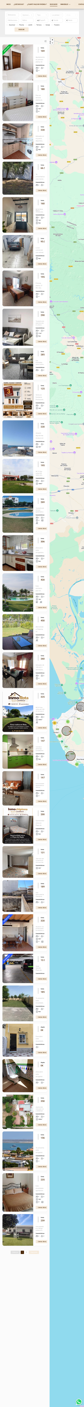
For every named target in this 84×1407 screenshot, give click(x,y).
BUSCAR (21, 29)
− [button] (52, 43)
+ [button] (52, 40)
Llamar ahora (42, 76)
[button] (45, 41)
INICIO (8, 4)
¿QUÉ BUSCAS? (19, 4)
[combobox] (26, 15)
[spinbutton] (13, 20)
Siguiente (34, 1252)
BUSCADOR (53, 4)
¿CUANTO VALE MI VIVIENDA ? (37, 4)
